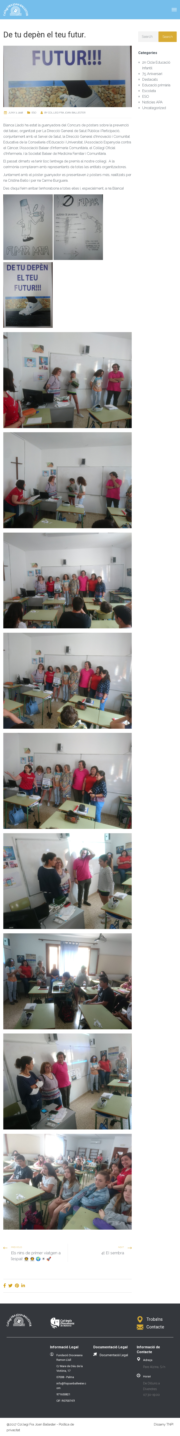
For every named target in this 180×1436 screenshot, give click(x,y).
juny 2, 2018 (15, 112)
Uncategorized (154, 108)
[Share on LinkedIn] (23, 1285)
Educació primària (156, 85)
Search (167, 37)
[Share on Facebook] (4, 1285)
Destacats (150, 79)
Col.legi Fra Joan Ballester (66, 112)
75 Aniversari (152, 74)
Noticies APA (152, 102)
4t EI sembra (112, 1253)
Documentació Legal (114, 1355)
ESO (34, 112)
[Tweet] (10, 1285)
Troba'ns (154, 1319)
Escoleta (149, 91)
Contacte (155, 1327)
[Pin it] (17, 1285)
